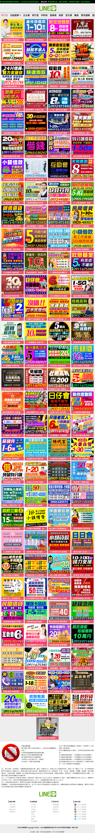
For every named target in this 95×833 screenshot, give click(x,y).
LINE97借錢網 (81, 804)
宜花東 (68, 15)
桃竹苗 (4, 15)
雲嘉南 (53, 15)
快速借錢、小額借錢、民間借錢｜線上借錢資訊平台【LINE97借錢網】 (47, 8)
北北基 (26, 15)
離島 (76, 15)
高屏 (61, 15)
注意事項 (12, 807)
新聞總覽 (56, 804)
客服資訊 (12, 811)
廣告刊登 (12, 809)
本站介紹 (12, 804)
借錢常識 (56, 807)
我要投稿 (56, 811)
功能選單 (14, 15)
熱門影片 (56, 809)
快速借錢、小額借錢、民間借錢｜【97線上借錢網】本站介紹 (47, 794)
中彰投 (44, 15)
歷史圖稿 (85, 15)
